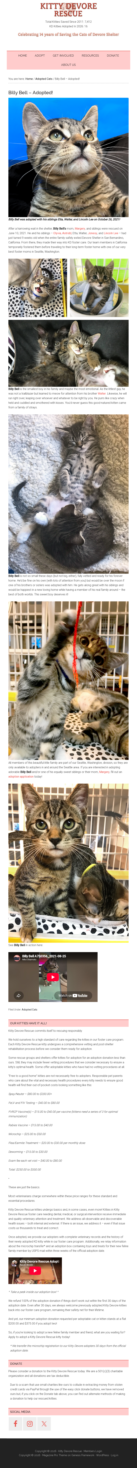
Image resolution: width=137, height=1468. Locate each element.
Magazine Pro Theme (54, 1455)
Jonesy (92, 233)
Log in (114, 1455)
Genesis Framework (82, 1455)
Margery (80, 228)
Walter (102, 393)
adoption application (21, 776)
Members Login (93, 1451)
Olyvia (57, 233)
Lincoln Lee (111, 233)
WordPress (102, 1455)
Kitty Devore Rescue (68, 10)
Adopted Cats (29, 1009)
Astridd (66, 233)
